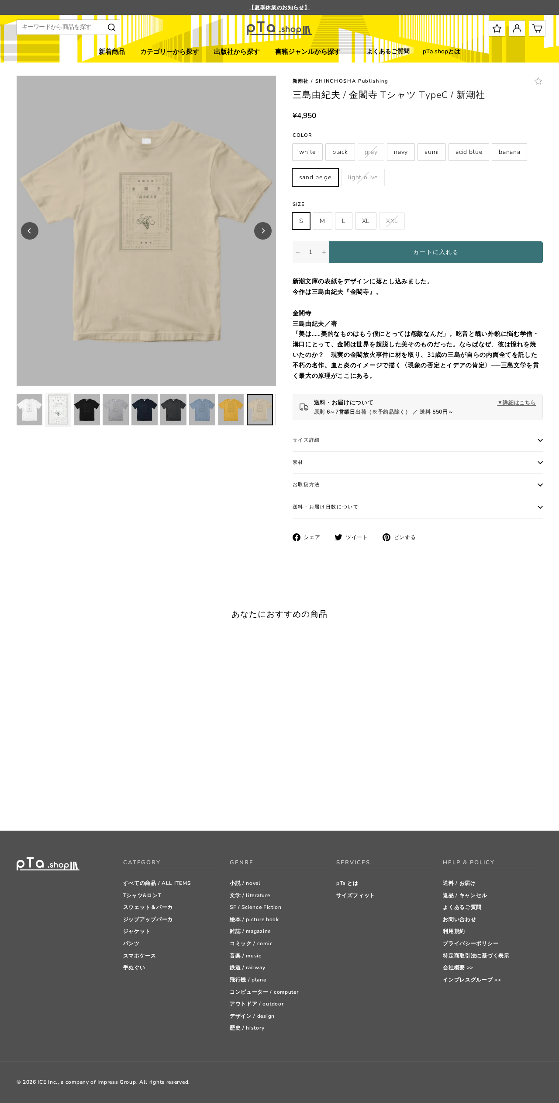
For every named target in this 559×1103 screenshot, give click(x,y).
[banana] (86, 802)
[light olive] (108, 802)
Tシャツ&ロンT (142, 895)
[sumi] (64, 802)
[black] (32, 802)
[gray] (42, 802)
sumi (431, 152)
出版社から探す (237, 51)
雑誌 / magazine (250, 931)
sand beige (315, 177)
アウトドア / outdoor (257, 1003)
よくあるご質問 (388, 51)
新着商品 (112, 51)
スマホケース (139, 955)
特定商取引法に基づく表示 (476, 955)
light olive (363, 177)
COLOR (303, 135)
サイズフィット (355, 895)
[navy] (53, 802)
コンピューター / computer (264, 991)
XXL (392, 221)
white (307, 152)
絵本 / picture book (254, 919)
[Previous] (29, 231)
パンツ (131, 943)
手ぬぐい (134, 967)
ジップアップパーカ (148, 919)
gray (371, 152)
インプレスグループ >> (472, 979)
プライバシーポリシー (470, 943)
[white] (21, 802)
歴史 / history (247, 1027)
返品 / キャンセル (465, 895)
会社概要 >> (458, 967)
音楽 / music (246, 955)
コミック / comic (251, 943)
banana (509, 152)
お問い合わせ (459, 919)
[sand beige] (97, 802)
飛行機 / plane (248, 979)
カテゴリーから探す (169, 51)
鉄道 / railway (247, 967)
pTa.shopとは (441, 51)
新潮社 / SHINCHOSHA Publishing (341, 81)
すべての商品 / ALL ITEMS (157, 883)
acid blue (468, 152)
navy (401, 152)
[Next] (263, 231)
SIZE (299, 204)
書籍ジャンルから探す (308, 51)
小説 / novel (245, 883)
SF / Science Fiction (256, 907)
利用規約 (454, 931)
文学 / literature (250, 895)
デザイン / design (252, 1016)
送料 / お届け (459, 883)
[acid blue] (75, 802)
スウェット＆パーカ (148, 907)
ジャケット (137, 931)
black (340, 152)
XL (365, 221)
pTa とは (347, 883)
